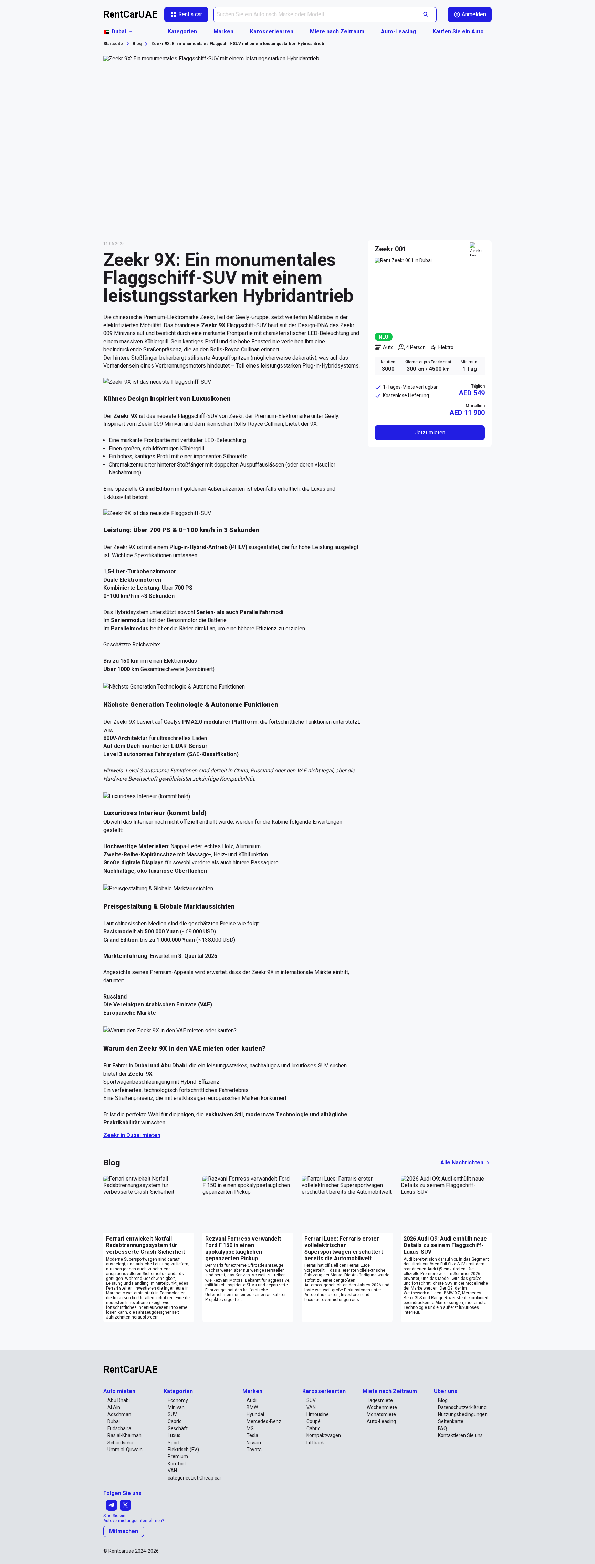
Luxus (174, 1435)
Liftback (315, 1442)
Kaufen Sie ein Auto (458, 31)
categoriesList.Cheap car (194, 1478)
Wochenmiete (382, 1407)
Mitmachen (123, 1531)
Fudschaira (119, 1428)
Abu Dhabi (118, 1400)
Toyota (254, 1449)
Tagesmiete (380, 1400)
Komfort (177, 1463)
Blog (443, 1400)
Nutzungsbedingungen (463, 1414)
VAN (172, 1470)
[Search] (426, 14)
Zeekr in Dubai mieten (131, 1135)
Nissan (254, 1442)
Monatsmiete (381, 1414)
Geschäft (178, 1428)
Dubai (113, 1421)
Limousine (317, 1414)
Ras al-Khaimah (124, 1435)
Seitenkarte (450, 1421)
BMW (252, 1407)
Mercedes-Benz (264, 1421)
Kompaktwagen (323, 1435)
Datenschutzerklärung (462, 1407)
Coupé (313, 1421)
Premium (178, 1456)
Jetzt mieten (430, 432)
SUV (172, 1414)
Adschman (119, 1414)
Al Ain (113, 1407)
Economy (178, 1400)
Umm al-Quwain (125, 1449)
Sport (174, 1442)
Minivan (176, 1407)
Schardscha (120, 1442)
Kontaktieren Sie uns (460, 1435)
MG (250, 1428)
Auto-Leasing (398, 31)
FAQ (442, 1428)
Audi (252, 1400)
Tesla (252, 1435)
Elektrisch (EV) (183, 1449)
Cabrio (175, 1421)
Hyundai (255, 1414)
